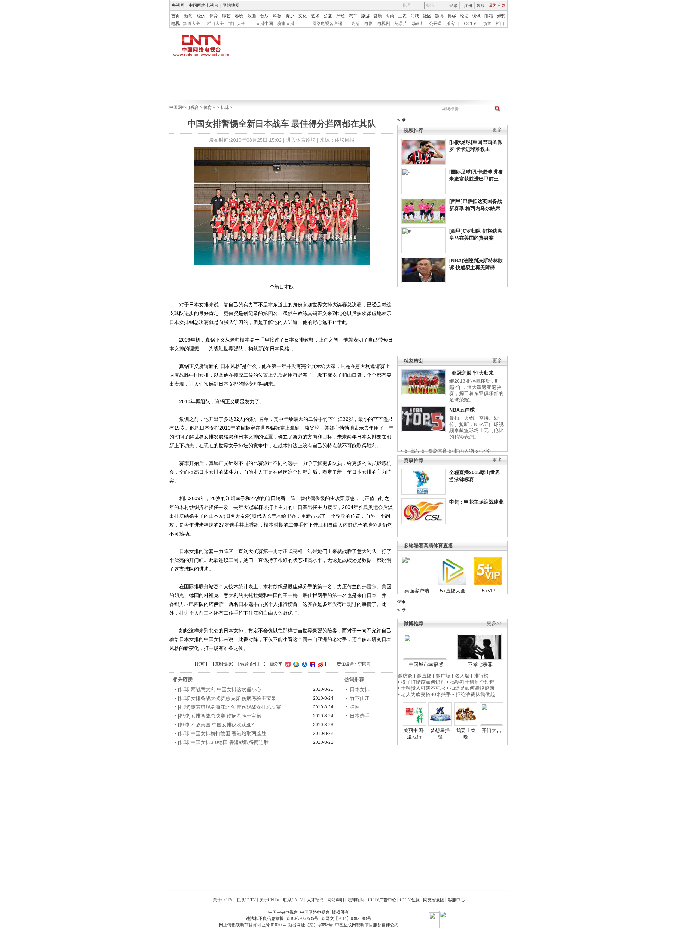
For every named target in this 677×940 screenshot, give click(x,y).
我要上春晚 (466, 733)
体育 (213, 15)
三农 (402, 15)
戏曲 (252, 15)
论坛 (464, 15)
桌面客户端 (416, 591)
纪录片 (401, 23)
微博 (439, 15)
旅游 (365, 15)
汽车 (353, 15)
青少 (290, 15)
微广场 (443, 675)
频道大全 (191, 23)
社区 (427, 15)
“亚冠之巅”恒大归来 (471, 373)
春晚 (239, 15)
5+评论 (483, 451)
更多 (497, 130)
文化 (302, 15)
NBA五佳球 (462, 410)
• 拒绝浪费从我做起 (473, 694)
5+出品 (412, 451)
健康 (377, 15)
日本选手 (360, 716)
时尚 (390, 15)
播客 (450, 23)
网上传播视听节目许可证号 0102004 (252, 924)
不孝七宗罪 (480, 664)
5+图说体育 (434, 451)
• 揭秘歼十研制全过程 (470, 682)
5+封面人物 (461, 451)
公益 (328, 15)
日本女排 (360, 689)
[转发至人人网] (303, 664)
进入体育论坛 (301, 140)
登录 (453, 5)
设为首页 (496, 5)
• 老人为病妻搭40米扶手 (424, 694)
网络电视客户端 (327, 23)
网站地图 (230, 5)
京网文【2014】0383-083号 (346, 918)
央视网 (178, 5)
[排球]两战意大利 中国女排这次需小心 (219, 689)
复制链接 (223, 664)
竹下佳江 (360, 698)
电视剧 (383, 23)
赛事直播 (285, 23)
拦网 (355, 707)
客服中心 (456, 899)
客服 (480, 5)
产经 (340, 15)
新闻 (188, 15)
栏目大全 (215, 23)
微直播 (424, 675)
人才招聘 (315, 899)
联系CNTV (293, 899)
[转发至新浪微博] (319, 664)
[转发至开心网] (287, 664)
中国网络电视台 (203, 5)
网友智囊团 (433, 899)
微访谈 (405, 675)
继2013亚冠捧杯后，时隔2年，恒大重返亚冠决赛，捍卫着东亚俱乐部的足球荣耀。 (476, 390)
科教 (277, 15)
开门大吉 (491, 730)
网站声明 (335, 899)
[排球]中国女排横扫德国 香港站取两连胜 (222, 733)
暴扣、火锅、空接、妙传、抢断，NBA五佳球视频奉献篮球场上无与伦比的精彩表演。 (476, 427)
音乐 (264, 15)
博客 (451, 15)
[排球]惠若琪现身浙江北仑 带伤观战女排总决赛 (229, 707)
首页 (175, 15)
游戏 (501, 15)
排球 (225, 107)
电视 (175, 23)
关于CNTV (270, 899)
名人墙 (462, 675)
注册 (468, 5)
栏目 (500, 23)
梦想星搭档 (440, 733)
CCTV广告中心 (382, 899)
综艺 (226, 15)
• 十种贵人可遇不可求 (422, 688)
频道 (487, 23)
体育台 (209, 107)
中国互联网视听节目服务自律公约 (366, 924)
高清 (355, 23)
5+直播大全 (452, 591)
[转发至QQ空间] (295, 664)
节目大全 (236, 23)
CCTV (470, 23)
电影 (368, 23)
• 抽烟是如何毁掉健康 (470, 688)
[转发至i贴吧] (312, 664)
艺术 (315, 15)
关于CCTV (223, 899)
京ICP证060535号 (302, 918)
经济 (201, 15)
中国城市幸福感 (426, 664)
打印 (201, 664)
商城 (414, 15)
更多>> (494, 623)
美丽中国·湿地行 (414, 733)
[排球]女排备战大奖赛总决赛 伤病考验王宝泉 (227, 698)
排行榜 (481, 675)
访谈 (476, 15)
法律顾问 (356, 899)
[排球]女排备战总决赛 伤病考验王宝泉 (219, 716)
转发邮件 (248, 664)
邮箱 (488, 15)
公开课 (435, 23)
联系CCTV (246, 899)
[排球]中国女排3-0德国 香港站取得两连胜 (223, 742)
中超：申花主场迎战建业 (476, 502)
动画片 (418, 23)
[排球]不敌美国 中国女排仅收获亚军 (217, 724)
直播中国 (264, 23)
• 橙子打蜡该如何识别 (421, 682)
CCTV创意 (410, 899)
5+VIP (488, 591)
